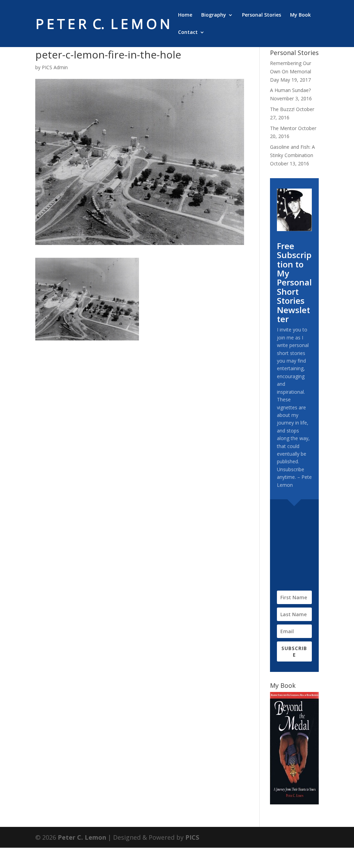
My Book (300, 15)
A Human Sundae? (290, 90)
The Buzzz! (282, 109)
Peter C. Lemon (82, 837)
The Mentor (283, 128)
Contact (188, 32)
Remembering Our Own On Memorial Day (290, 71)
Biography (213, 15)
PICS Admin (55, 67)
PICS (192, 837)
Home (185, 15)
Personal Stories (261, 15)
